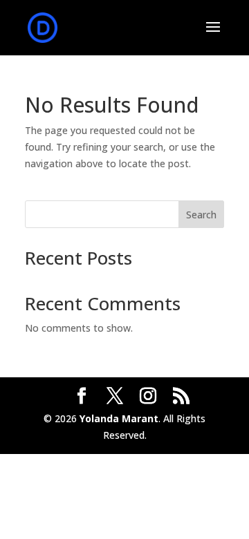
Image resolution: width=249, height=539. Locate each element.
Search (201, 214)
